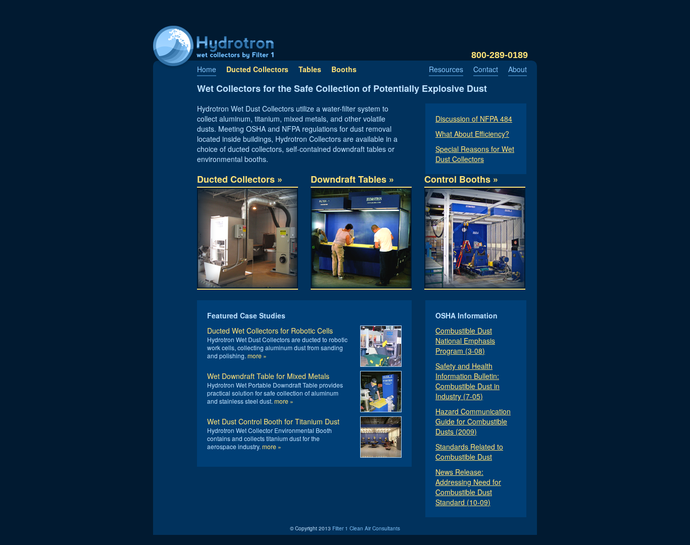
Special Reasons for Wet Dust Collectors (474, 154)
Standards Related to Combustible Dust (469, 452)
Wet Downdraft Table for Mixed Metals (268, 376)
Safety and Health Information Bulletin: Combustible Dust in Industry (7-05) (467, 381)
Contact (485, 69)
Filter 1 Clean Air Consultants (366, 528)
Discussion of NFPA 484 (473, 119)
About (517, 69)
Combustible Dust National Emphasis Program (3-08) (465, 340)
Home (206, 69)
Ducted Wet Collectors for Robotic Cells (270, 330)
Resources (446, 69)
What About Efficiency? (472, 134)
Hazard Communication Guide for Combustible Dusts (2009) (473, 421)
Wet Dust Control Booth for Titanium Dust (273, 421)
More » (257, 355)
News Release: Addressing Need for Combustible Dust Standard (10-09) (468, 487)
